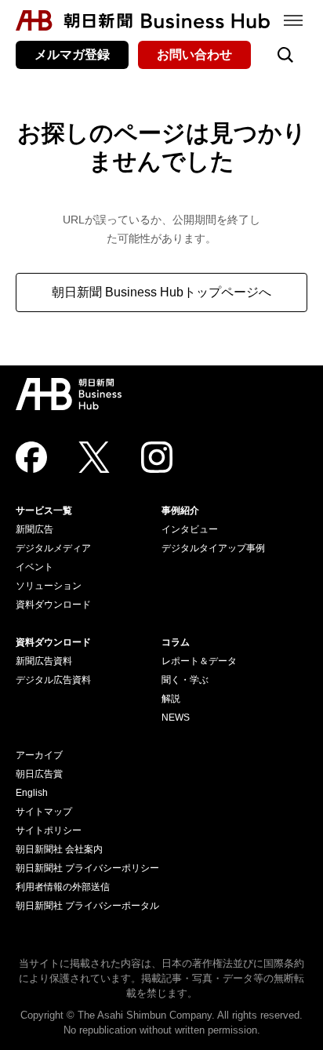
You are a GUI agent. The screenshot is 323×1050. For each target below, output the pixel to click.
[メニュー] (293, 20)
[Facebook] (31, 457)
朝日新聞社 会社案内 (59, 849)
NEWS (176, 717)
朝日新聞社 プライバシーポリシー (87, 868)
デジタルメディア (53, 548)
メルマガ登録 (72, 54)
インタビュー (190, 529)
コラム (176, 642)
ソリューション (49, 585)
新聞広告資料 (44, 661)
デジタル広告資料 (53, 679)
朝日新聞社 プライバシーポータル (87, 905)
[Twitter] (94, 457)
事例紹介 (180, 510)
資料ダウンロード (53, 604)
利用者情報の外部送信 (63, 886)
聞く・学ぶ (185, 679)
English (32, 792)
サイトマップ (44, 811)
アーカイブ (39, 755)
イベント (34, 566)
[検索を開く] (285, 54)
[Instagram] (156, 457)
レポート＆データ (199, 661)
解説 (171, 698)
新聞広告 (34, 529)
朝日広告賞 (39, 773)
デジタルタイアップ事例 (213, 548)
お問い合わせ (194, 54)
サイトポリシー (49, 830)
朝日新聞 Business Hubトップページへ (161, 292)
